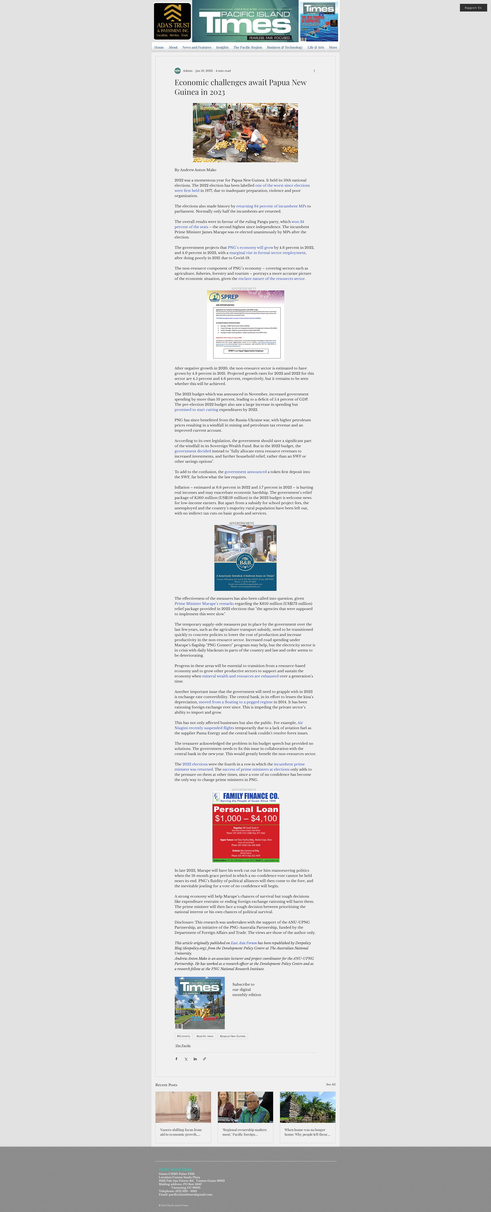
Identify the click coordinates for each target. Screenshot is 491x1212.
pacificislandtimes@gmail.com (190, 1194)
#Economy (183, 1036)
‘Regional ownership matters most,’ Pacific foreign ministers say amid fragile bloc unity (244, 1132)
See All (331, 1084)
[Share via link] (204, 1059)
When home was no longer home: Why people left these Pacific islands (306, 1132)
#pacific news (205, 1036)
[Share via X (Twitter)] (186, 1059)
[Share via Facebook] (176, 1059)
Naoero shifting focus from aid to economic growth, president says (181, 1132)
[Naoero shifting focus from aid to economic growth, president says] (183, 1107)
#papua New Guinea (232, 1036)
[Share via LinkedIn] (195, 1059)
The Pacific (183, 1045)
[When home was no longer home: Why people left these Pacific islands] (307, 1107)
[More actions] (314, 70)
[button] (473, 8)
